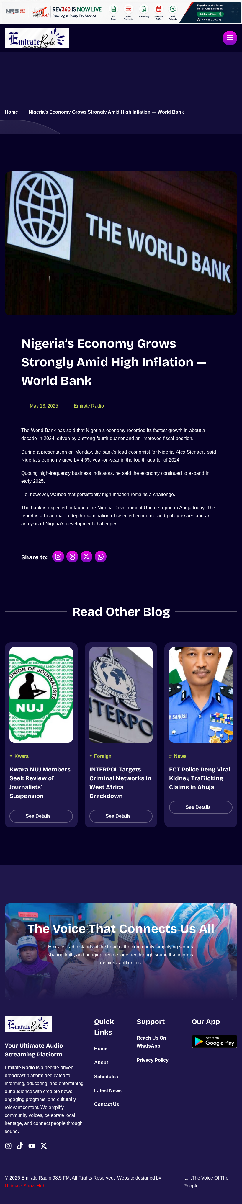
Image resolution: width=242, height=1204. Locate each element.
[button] (41, 816)
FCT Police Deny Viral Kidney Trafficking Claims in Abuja (199, 778)
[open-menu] (230, 38)
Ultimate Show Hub (25, 1185)
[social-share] (58, 556)
